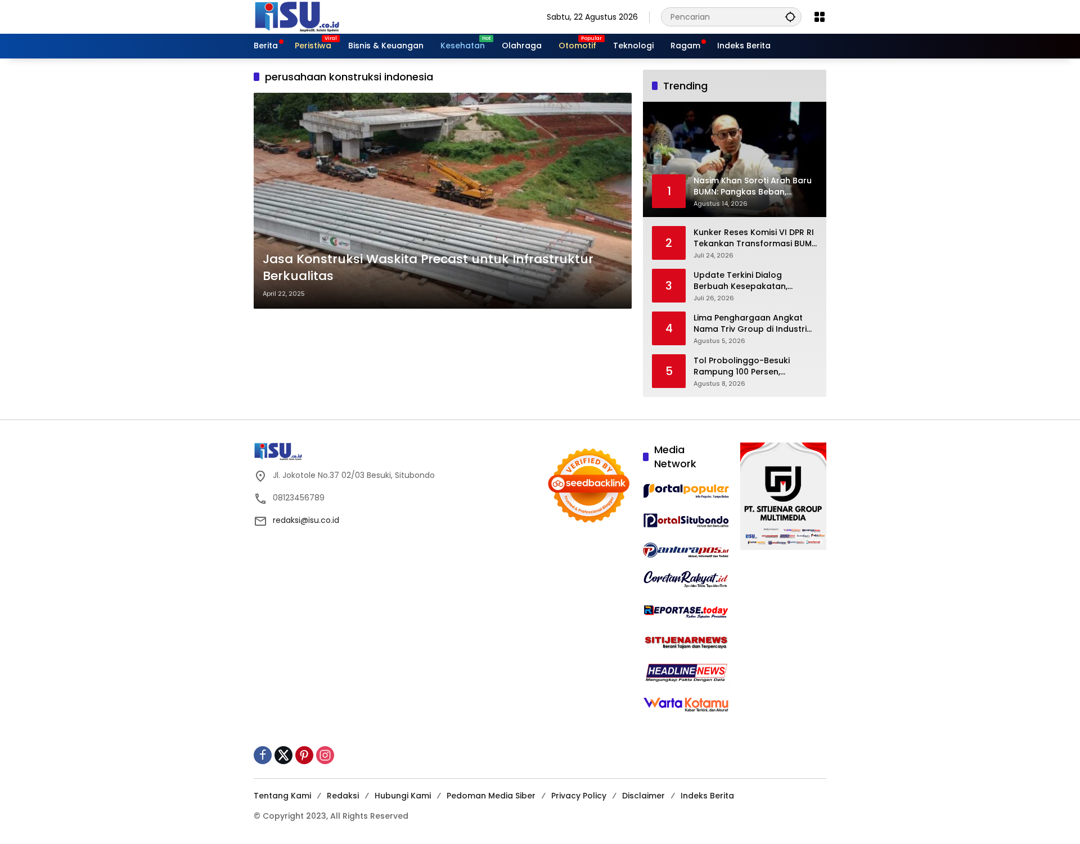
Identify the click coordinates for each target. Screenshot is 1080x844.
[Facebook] (263, 755)
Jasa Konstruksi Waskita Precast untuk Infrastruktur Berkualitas (428, 268)
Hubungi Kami (403, 795)
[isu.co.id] (315, 16)
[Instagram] (325, 755)
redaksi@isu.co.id (306, 520)
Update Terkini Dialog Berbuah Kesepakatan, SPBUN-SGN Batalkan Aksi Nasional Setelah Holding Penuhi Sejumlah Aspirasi (746, 281)
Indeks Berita (707, 795)
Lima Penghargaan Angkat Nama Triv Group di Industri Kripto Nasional (750, 324)
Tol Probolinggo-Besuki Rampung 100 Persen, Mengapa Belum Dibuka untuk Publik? (755, 366)
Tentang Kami (282, 795)
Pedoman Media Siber (491, 795)
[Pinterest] (304, 755)
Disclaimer (643, 795)
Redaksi (343, 795)
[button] (790, 16)
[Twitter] (283, 755)
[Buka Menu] (819, 17)
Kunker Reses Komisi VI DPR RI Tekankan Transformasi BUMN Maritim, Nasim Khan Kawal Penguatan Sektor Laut (755, 238)
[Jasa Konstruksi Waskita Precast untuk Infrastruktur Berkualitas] (443, 201)
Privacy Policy (578, 795)
